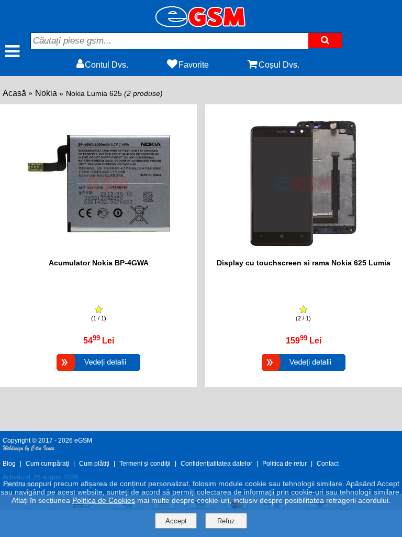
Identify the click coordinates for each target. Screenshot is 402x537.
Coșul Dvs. (279, 64)
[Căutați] (325, 40)
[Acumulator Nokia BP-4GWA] (98, 372)
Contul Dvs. (106, 64)
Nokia (46, 93)
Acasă (14, 93)
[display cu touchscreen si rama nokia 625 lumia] (303, 253)
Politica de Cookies (103, 500)
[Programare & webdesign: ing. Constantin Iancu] (29, 450)
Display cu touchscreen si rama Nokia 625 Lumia (303, 263)
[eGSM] (201, 24)
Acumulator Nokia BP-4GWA (99, 263)
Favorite (193, 64)
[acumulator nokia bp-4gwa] (98, 253)
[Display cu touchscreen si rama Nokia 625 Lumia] (303, 372)
